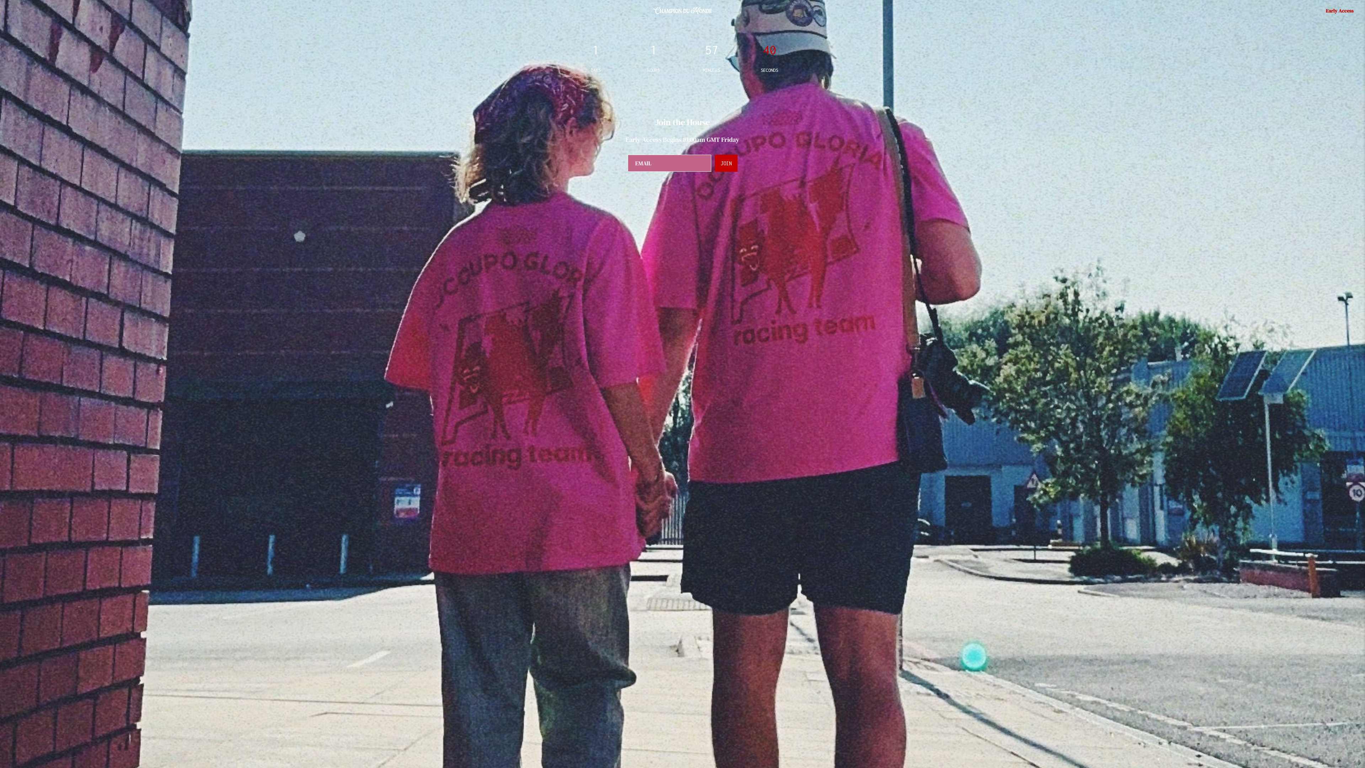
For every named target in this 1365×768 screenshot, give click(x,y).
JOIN (726, 163)
